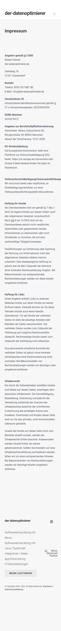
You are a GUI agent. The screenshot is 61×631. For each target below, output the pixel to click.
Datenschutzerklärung (14, 589)
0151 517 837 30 (23, 87)
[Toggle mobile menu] (54, 14)
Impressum (47, 586)
